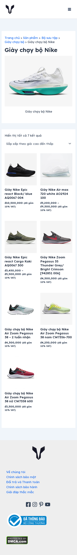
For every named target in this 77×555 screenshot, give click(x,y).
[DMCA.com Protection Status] (17, 540)
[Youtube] (48, 504)
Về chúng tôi (15, 472)
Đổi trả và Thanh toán (23, 482)
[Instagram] (35, 504)
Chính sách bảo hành (21, 487)
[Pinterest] (41, 504)
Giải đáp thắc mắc (20, 492)
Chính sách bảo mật (21, 477)
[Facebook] (29, 504)
